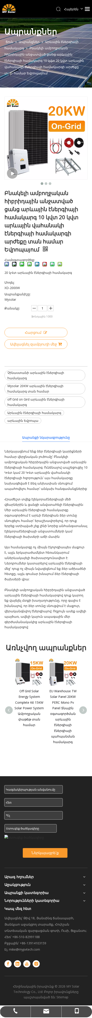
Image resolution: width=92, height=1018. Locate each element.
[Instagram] (36, 963)
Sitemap (62, 997)
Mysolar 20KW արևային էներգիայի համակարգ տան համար (35, 388)
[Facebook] (8, 963)
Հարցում (33, 332)
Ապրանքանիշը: (17, 294)
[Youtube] (26, 963)
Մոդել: (9, 282)
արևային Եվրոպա (22, 420)
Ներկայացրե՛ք (45, 852)
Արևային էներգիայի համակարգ (34, 413)
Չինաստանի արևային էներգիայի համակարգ (35, 375)
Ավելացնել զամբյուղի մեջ (33, 344)
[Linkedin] (17, 963)
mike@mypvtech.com (24, 949)
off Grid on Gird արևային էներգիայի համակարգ (36, 402)
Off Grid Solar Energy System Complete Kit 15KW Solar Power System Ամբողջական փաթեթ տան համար (29, 708)
